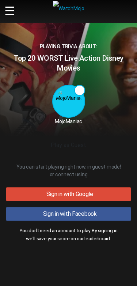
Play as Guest (68, 145)
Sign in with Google (68, 194)
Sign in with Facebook (68, 213)
